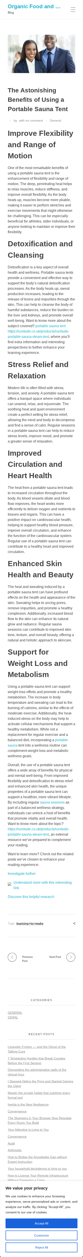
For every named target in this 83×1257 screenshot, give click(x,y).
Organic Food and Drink (38, 6)
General (55, 120)
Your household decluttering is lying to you (37, 1168)
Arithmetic (15, 1150)
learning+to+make (29, 923)
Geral (13, 1017)
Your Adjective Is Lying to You (28, 1129)
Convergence (17, 1111)
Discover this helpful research (31, 897)
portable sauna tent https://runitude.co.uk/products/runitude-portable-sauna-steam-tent (38, 331)
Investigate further (22, 873)
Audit (11, 1143)
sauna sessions (52, 802)
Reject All (41, 1247)
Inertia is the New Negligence (28, 1104)
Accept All (41, 1223)
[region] (41, 1219)
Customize (41, 1235)
